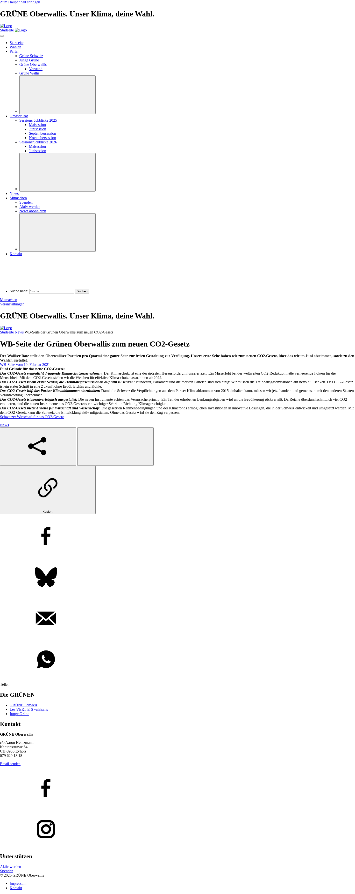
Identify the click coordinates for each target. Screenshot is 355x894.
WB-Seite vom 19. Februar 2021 (25, 364)
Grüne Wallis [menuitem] (29, 73)
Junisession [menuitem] (37, 129)
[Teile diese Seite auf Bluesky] (177, 577)
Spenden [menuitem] (26, 202)
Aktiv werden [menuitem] (29, 207)
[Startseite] (6, 26)
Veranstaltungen (12, 304)
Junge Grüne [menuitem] (29, 60)
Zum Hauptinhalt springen (20, 2)
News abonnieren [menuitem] (32, 211)
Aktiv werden (10, 866)
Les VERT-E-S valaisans (29, 709)
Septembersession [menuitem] (42, 133)
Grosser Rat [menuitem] (19, 116)
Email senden (10, 764)
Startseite (7, 332)
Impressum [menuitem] (18, 883)
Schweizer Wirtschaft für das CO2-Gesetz (32, 417)
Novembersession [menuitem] (42, 138)
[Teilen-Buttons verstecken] (115, 446)
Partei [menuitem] (14, 51)
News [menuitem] (14, 194)
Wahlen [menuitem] (15, 47)
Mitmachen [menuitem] (18, 198)
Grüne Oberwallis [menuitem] (33, 64)
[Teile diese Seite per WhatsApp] (177, 660)
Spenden (6, 871)
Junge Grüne (19, 714)
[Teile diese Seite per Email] (177, 618)
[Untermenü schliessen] (57, 94)
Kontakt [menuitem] (16, 254)
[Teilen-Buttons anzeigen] (38, 446)
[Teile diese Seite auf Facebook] (177, 536)
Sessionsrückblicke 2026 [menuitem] (38, 142)
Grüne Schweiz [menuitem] (31, 56)
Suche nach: (19, 291)
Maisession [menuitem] (37, 125)
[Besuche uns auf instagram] (177, 829)
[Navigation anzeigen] (2, 36)
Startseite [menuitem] (16, 43)
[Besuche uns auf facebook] (177, 788)
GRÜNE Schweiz (23, 705)
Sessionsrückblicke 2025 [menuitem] (38, 120)
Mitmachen (8, 300)
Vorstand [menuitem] (36, 69)
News (19, 332)
